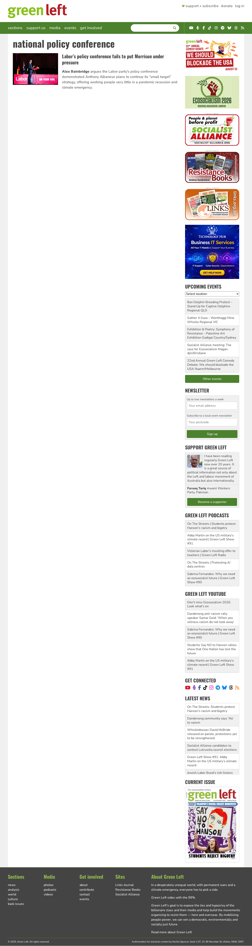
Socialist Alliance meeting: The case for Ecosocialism (209, 347)
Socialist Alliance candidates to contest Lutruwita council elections (212, 736)
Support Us (35, 28)
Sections (15, 28)
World (12, 894)
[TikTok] (205, 687)
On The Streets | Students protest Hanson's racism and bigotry (211, 526)
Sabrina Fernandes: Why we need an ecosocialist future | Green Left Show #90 (211, 578)
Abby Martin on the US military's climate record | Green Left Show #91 (210, 539)
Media (54, 28)
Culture (13, 899)
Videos (48, 894)
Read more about (171, 932)
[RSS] (237, 687)
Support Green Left (206, 447)
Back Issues (16, 904)
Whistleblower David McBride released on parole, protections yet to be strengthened (212, 722)
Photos (49, 885)
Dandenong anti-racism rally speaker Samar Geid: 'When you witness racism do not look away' (210, 618)
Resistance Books (128, 890)
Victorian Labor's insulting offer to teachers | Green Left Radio (211, 553)
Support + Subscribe (202, 6)
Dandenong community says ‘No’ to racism (210, 709)
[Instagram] (211, 687)
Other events (212, 379)
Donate (227, 6)
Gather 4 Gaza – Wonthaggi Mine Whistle (210, 320)
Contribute (87, 890)
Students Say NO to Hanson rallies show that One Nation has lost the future (212, 649)
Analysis (13, 890)
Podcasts (50, 890)
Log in (239, 6)
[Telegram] (218, 687)
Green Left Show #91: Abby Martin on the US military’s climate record (212, 749)
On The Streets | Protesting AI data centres (208, 564)
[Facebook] (199, 687)
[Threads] (231, 687)
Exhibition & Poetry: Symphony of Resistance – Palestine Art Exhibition (210, 333)
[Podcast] (194, 687)
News (12, 885)
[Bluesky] (224, 687)
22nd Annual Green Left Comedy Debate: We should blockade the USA (210, 364)
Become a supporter (212, 502)
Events (70, 28)
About (84, 885)
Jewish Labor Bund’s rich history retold (210, 763)
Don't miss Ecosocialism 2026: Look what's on (209, 604)
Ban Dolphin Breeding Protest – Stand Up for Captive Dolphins (209, 304)
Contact (85, 894)
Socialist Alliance (127, 894)
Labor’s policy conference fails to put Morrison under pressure (113, 59)
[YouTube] (187, 687)
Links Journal (124, 885)
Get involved (91, 28)
